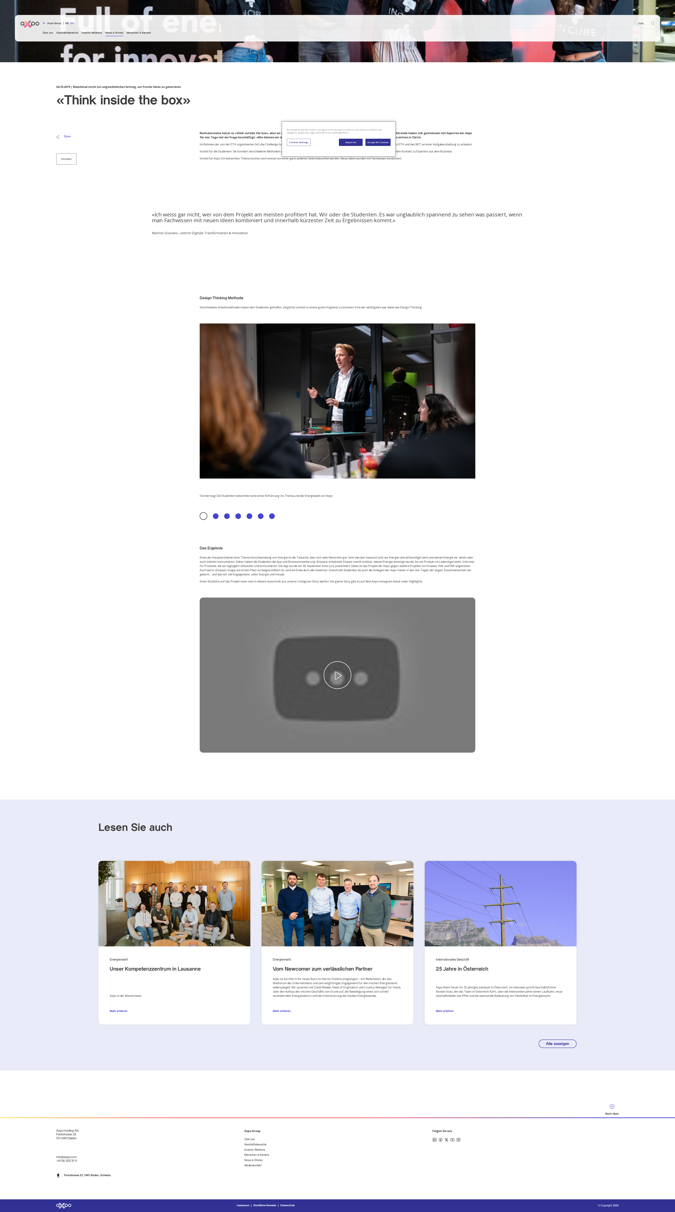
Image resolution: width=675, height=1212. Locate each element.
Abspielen (337, 675)
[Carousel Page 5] (249, 516)
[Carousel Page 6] (260, 516)
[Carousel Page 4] (238, 516)
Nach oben (612, 1113)
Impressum (243, 1205)
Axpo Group (54, 23)
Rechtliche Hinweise (264, 1205)
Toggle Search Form (653, 23)
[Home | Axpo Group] (31, 24)
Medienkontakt (253, 1165)
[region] (339, 139)
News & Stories (114, 33)
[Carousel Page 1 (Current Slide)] (203, 516)
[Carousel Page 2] (215, 516)
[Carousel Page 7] (272, 516)
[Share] (57, 137)
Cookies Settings (298, 142)
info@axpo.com (66, 1157)
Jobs (641, 23)
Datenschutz (287, 1205)
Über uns (48, 33)
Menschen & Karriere (139, 33)
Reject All (350, 142)
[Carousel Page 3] (227, 516)
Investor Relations (92, 33)
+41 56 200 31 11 (66, 1160)
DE (67, 23)
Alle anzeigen (557, 1044)
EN (71, 23)
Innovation (66, 159)
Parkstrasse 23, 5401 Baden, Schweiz (87, 1175)
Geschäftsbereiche (67, 33)
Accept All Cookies (378, 142)
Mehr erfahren (118, 1011)
